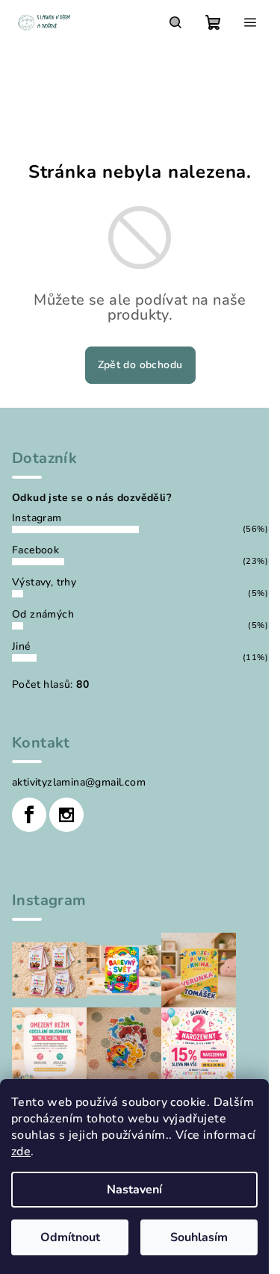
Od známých (43, 614)
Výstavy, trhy (44, 582)
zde (21, 1151)
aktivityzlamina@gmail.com (79, 782)
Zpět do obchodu (140, 365)
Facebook (35, 550)
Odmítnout (70, 1237)
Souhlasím (199, 1237)
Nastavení (134, 1189)
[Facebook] (29, 815)
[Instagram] (66, 815)
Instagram (37, 518)
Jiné (21, 646)
